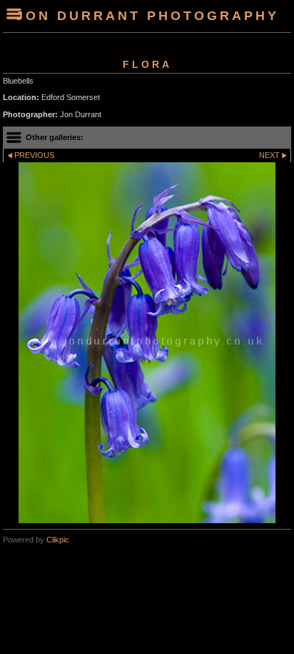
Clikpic (57, 539)
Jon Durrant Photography (147, 16)
